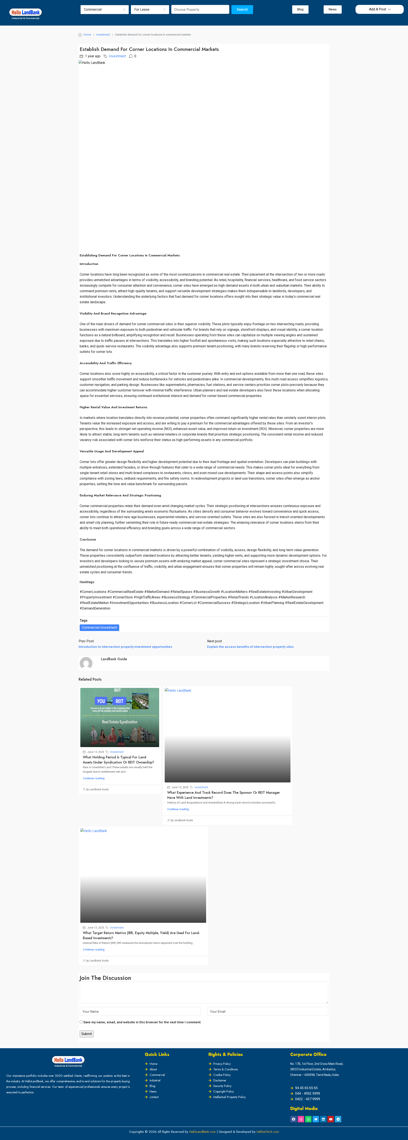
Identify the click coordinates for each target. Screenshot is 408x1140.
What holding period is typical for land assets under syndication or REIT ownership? (118, 760)
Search (242, 9)
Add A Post (377, 9)
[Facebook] (293, 1119)
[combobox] (105, 9)
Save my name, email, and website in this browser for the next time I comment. (142, 1022)
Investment (103, 34)
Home (87, 34)
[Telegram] (338, 1119)
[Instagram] (301, 1119)
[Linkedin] (323, 1119)
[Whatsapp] (308, 1119)
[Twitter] (316, 1119)
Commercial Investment (99, 627)
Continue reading (94, 778)
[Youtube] (330, 1119)
